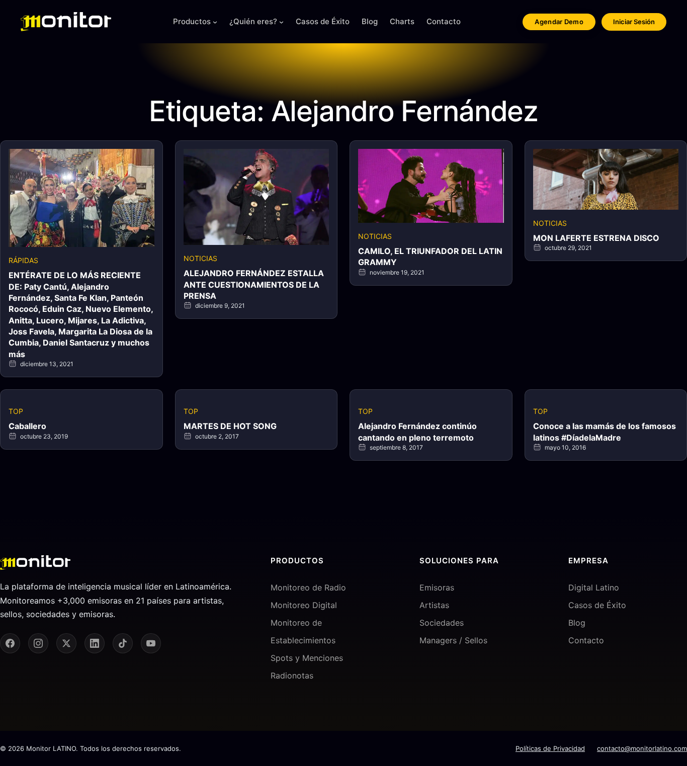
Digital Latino (593, 587)
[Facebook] (10, 643)
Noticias (200, 258)
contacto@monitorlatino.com (642, 748)
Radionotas (292, 675)
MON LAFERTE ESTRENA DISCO (596, 238)
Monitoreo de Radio (308, 587)
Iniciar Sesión (634, 22)
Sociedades (441, 623)
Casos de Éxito (597, 605)
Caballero (27, 426)
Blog (576, 623)
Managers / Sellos (453, 640)
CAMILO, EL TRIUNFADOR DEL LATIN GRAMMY (430, 256)
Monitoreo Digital (304, 605)
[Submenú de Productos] (215, 22)
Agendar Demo (559, 22)
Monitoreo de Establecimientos (303, 631)
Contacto (586, 640)
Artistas (434, 605)
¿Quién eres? (253, 21)
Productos (192, 21)
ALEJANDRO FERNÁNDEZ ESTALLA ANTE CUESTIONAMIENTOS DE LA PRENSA (254, 284)
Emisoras (436, 587)
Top (16, 411)
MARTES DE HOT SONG (230, 426)
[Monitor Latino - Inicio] (66, 21)
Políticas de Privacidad (550, 748)
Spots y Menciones (307, 658)
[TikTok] (123, 643)
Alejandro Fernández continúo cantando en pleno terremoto (417, 431)
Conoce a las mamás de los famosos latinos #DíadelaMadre (604, 431)
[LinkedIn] (94, 643)
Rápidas (23, 260)
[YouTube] (151, 643)
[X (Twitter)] (66, 643)
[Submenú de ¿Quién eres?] (281, 22)
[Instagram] (38, 643)
